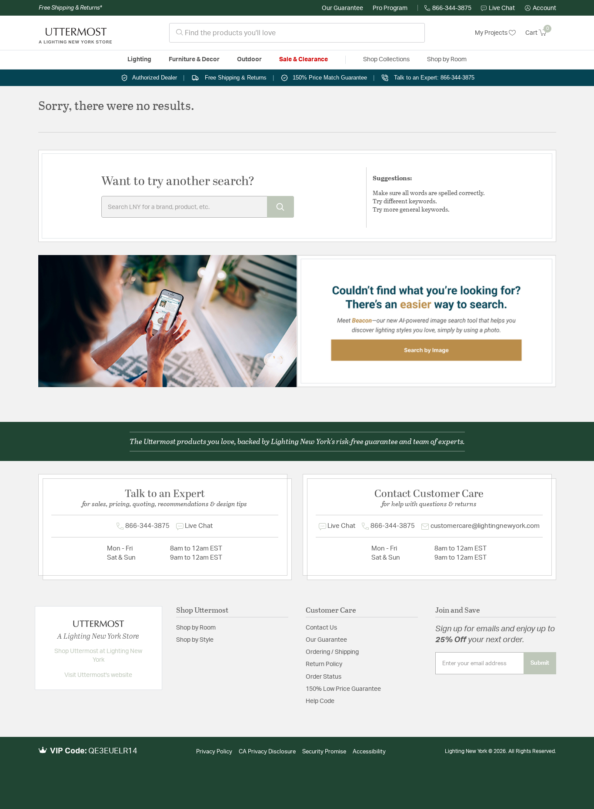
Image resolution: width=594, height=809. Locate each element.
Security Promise (324, 752)
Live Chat (502, 8)
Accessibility (369, 752)
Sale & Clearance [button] (303, 59)
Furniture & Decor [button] (194, 59)
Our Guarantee (342, 8)
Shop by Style (195, 640)
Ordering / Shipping (332, 652)
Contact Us (321, 628)
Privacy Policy (214, 752)
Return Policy (324, 664)
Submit (540, 663)
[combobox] (297, 33)
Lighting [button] (139, 59)
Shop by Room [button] (447, 59)
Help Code (320, 701)
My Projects (492, 33)
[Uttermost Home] (75, 33)
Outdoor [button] (249, 59)
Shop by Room (196, 628)
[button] (540, 8)
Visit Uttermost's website (98, 675)
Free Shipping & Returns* (70, 8)
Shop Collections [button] (386, 59)
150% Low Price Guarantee (343, 689)
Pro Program (390, 8)
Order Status (323, 677)
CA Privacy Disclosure (267, 752)
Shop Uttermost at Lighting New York (98, 655)
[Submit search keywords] (280, 207)
